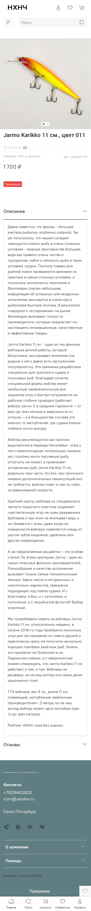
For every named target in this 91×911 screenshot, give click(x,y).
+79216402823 (18, 792)
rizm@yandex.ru (19, 799)
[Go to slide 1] (44, 124)
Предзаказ (39, 891)
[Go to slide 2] (47, 124)
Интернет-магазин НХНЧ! (23, 876)
